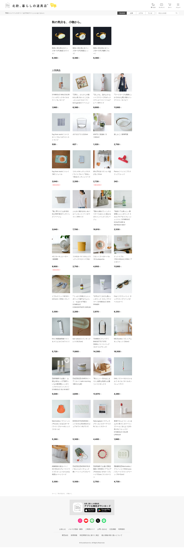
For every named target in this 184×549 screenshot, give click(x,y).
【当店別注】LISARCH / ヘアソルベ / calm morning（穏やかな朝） (82, 381)
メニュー (178, 7)
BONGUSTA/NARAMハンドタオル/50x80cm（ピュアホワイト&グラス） (82, 423)
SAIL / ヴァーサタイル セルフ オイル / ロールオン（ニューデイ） (123, 381)
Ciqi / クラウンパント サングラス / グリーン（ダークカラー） (123, 299)
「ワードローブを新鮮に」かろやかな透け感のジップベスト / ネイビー (123, 97)
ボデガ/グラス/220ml (80, 134)
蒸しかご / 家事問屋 (121, 134)
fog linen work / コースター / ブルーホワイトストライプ (60, 137)
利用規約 (121, 529)
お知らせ (62, 529)
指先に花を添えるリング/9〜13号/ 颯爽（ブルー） (101, 50)
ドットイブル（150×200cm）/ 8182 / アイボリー (123, 259)
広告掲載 (112, 529)
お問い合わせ (102, 529)
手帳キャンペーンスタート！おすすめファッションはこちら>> (24, 13)
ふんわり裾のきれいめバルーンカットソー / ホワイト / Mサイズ (81, 214)
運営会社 (65, 535)
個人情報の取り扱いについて (111, 535)
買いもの (153, 7)
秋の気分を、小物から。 (65, 493)
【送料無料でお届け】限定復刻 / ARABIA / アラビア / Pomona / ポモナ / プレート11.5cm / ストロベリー (102, 471)
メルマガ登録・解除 (75, 529)
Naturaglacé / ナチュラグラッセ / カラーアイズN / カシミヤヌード (102, 423)
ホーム (54, 493)
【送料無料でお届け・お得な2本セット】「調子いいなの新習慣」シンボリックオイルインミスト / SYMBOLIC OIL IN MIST (60, 383)
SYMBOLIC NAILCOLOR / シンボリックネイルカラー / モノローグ (61, 97)
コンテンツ (162, 7)
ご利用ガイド (90, 529)
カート (170, 7)
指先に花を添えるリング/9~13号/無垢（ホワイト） (60, 50)
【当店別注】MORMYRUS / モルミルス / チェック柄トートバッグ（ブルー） (81, 469)
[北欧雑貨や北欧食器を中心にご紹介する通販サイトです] (29, 5)
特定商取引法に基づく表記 (89, 535)
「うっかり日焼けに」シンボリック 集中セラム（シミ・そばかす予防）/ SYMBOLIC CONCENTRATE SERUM (82, 301)
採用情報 (74, 535)
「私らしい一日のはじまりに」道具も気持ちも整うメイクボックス (101, 381)
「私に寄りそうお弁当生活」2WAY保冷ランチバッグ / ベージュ (61, 214)
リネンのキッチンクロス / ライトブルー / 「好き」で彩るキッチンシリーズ (81, 174)
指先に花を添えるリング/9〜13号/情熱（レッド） (81, 50)
